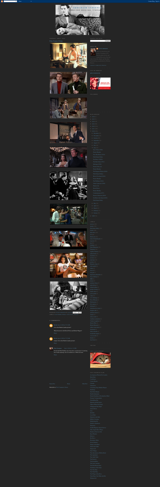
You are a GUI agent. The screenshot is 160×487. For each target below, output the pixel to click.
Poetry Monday (97, 152)
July (95, 145)
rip (91, 243)
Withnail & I (93, 478)
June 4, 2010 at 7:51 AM (64, 325)
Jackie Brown (93, 408)
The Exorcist (93, 459)
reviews (92, 258)
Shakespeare (93, 302)
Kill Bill (92, 413)
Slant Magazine (94, 247)
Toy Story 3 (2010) (97, 159)
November (96, 135)
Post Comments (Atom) (62, 387)
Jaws (91, 411)
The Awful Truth (94, 457)
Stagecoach (93, 448)
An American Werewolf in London (98, 375)
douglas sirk (93, 310)
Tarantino (92, 249)
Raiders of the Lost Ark (96, 432)
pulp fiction (93, 285)
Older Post (84, 384)
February (96, 210)
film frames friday (60, 314)
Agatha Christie (94, 251)
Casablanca (93, 379)
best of (92, 270)
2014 (93, 121)
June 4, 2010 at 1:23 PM (70, 348)
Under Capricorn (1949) (99, 183)
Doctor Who (93, 323)
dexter (91, 281)
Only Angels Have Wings (96, 429)
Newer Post (52, 384)
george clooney (94, 289)
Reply (55, 333)
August (96, 143)
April (95, 206)
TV (91, 234)
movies (76, 314)
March (95, 208)
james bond (93, 253)
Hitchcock (92, 237)
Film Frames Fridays (98, 174)
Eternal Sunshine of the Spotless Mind (99, 396)
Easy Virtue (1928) (98, 150)
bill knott (92, 306)
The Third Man (94, 472)
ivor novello (93, 335)
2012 (93, 126)
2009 (93, 216)
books (91, 230)
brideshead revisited (95, 308)
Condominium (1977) (98, 193)
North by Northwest (95, 423)
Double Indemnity (94, 394)
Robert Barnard (94, 325)
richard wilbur (93, 287)
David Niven (96, 188)
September (96, 140)
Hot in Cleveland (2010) (99, 176)
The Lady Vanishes (95, 463)
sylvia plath (93, 293)
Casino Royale (94, 381)
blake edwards (93, 331)
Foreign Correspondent (96, 398)
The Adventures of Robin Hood (98, 453)
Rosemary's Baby (94, 440)
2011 (93, 129)
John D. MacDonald (95, 239)
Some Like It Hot (94, 446)
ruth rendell (93, 266)
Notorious (92, 425)
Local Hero (93, 415)
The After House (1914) (99, 154)
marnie (92, 314)
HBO (91, 279)
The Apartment (94, 455)
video (91, 295)
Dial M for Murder (94, 392)
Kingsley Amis (94, 264)
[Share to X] (77, 313)
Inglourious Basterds (95, 274)
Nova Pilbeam (93, 300)
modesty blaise (94, 283)
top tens (92, 241)
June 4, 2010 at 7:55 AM (64, 338)
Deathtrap (92, 389)
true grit (92, 272)
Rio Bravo (92, 438)
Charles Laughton (94, 321)
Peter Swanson (57, 348)
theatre (92, 338)
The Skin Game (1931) (98, 162)
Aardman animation (95, 319)
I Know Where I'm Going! (96, 404)
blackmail (92, 329)
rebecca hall (93, 317)
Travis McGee (93, 277)
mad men (92, 260)
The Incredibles (94, 461)
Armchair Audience (87, 7)
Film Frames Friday (98, 157)
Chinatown (93, 385)
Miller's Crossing (94, 419)
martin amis (93, 291)
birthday (92, 245)
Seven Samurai (94, 442)
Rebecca (92, 436)
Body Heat (93, 377)
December (96, 133)
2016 (93, 116)
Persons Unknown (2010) (99, 195)
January (96, 213)
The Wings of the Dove (96, 474)
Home (68, 384)
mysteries (92, 255)
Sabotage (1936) (97, 164)
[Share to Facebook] (79, 313)
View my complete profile (98, 65)
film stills (70, 314)
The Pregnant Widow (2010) (100, 171)
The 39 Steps (93, 451)
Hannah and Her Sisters (96, 402)
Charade (92, 383)
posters (92, 262)
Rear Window (93, 434)
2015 (93, 119)
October (96, 138)
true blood (92, 340)
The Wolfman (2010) (98, 181)
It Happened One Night (96, 406)
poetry (91, 226)
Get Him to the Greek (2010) (100, 198)
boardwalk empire (94, 333)
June (95, 147)
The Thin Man (93, 470)
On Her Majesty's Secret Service (98, 427)
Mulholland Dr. (94, 421)
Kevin (55, 325)
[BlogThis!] (75, 313)
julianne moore (94, 312)
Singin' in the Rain (95, 444)
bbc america (93, 304)
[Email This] (74, 313)
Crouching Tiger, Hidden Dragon (98, 387)
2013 (93, 124)
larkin (91, 268)
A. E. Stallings (93, 298)
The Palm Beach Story (95, 465)
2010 (93, 131)
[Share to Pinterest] (81, 313)
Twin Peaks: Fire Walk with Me (98, 476)
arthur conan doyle (95, 327)
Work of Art (96, 186)
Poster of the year (97, 166)
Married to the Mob (95, 417)
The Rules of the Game (96, 467)
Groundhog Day (94, 400)
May (95, 203)
